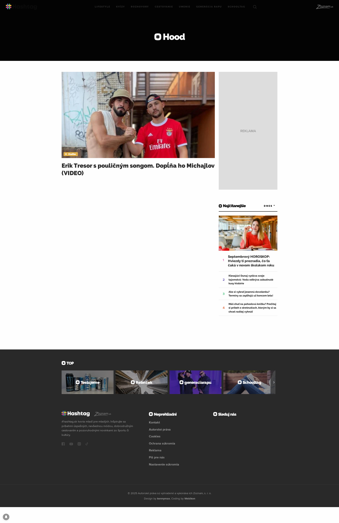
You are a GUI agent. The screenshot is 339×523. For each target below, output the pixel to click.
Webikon (189, 498)
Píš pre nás (157, 457)
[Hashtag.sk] (21, 7)
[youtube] (71, 444)
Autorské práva (160, 429)
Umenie (184, 6)
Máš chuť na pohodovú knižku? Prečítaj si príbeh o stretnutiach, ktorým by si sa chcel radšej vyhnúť (252, 308)
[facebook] (63, 444)
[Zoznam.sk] (324, 7)
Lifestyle (102, 6)
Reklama (155, 450)
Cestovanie (164, 6)
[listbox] (263, 205)
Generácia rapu (209, 6)
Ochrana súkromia (162, 443)
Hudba (72, 154)
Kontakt (154, 422)
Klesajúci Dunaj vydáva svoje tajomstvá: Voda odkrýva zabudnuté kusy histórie (251, 279)
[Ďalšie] (274, 382)
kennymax (163, 498)
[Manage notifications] (6, 517)
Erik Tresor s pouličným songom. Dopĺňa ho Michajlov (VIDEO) (138, 169)
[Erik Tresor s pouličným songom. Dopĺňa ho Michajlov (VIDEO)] (138, 115)
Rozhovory (140, 6)
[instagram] (79, 444)
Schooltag (236, 6)
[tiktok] (87, 444)
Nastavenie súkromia (164, 464)
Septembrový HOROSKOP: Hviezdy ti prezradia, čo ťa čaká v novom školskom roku (251, 261)
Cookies (154, 436)
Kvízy (120, 6)
